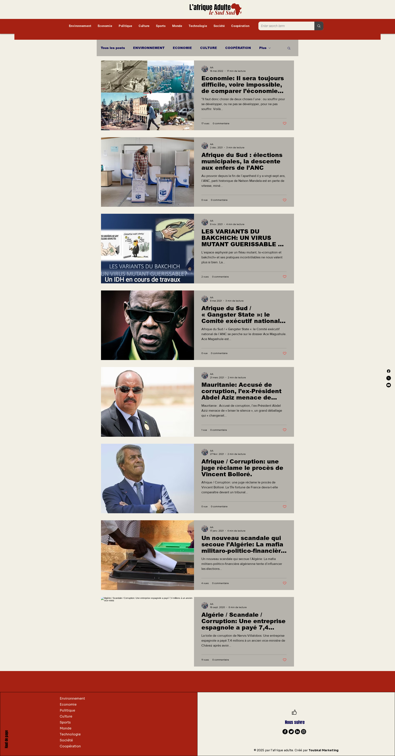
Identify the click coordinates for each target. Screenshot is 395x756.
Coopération (70, 746)
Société (66, 740)
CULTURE (208, 48)
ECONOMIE (182, 48)
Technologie (70, 734)
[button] (289, 48)
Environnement (72, 698)
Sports (65, 722)
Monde (65, 728)
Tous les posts (113, 48)
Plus (262, 48)
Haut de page (6, 739)
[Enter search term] (318, 26)
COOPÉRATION (238, 48)
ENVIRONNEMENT (149, 48)
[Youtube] (388, 385)
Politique (67, 710)
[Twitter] (291, 731)
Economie (68, 704)
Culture (66, 716)
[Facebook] (388, 371)
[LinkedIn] (297, 731)
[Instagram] (303, 731)
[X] (388, 378)
